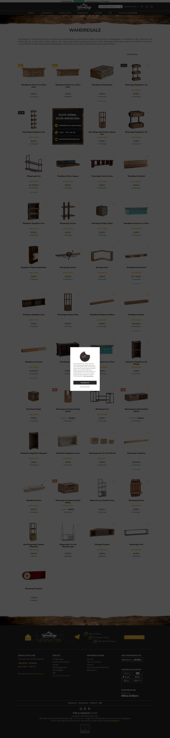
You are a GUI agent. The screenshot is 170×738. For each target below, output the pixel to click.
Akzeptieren (85, 383)
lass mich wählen (85, 386)
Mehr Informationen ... (89, 376)
